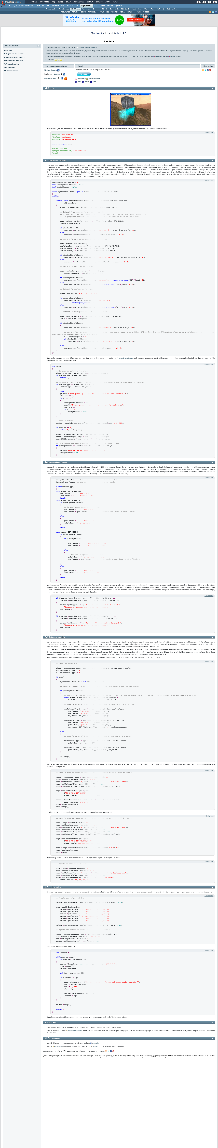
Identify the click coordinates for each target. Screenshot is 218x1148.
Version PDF (81, 79)
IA (43, 6)
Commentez (50, 60)
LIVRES (129, 12)
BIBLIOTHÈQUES (112, 12)
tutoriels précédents (126, 358)
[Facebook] (208, 70)
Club (115, 2)
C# (103, 9)
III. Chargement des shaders (14, 57)
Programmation (86, 6)
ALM (47, 6)
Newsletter (78, 2)
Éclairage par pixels (75, 1031)
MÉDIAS (122, 12)
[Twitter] (206, 70)
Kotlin (117, 9)
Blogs (60, 2)
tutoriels (158, 56)
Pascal (134, 9)
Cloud (38, 6)
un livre (172, 56)
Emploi (90, 2)
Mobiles (110, 6)
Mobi (94, 82)
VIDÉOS (146, 12)
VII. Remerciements (11, 71)
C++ (98, 9)
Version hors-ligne (94, 79)
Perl (139, 9)
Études (99, 2)
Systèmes (118, 6)
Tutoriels (44, 2)
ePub (79, 82)
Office (103, 6)
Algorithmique (64, 9)
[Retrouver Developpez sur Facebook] (216, 12)
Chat (68, 2)
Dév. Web (70, 6)
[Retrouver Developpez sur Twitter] (213, 12)
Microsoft (55, 6)
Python (146, 9)
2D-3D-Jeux (75, 9)
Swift (158, 9)
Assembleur (86, 9)
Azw (86, 82)
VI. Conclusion (9, 67)
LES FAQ (83, 12)
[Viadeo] (203, 70)
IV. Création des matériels (13, 61)
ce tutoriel (95, 1043)
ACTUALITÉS (65, 12)
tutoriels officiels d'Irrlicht (88, 47)
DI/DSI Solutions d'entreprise (23, 6)
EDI (77, 6)
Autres (174, 9)
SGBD (96, 6)
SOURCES (137, 12)
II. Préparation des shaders (14, 54)
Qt (163, 9)
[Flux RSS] (210, 12)
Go (111, 9)
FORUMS (75, 12)
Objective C (125, 9)
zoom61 (95, 1046)
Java (62, 6)
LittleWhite (58, 1046)
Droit (107, 2)
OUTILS (101, 12)
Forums (33, 2)
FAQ (53, 2)
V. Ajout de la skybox (11, 64)
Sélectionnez (209, 132)
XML (168, 9)
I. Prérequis (8, 50)
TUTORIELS (92, 12)
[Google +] (210, 70)
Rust (152, 9)
